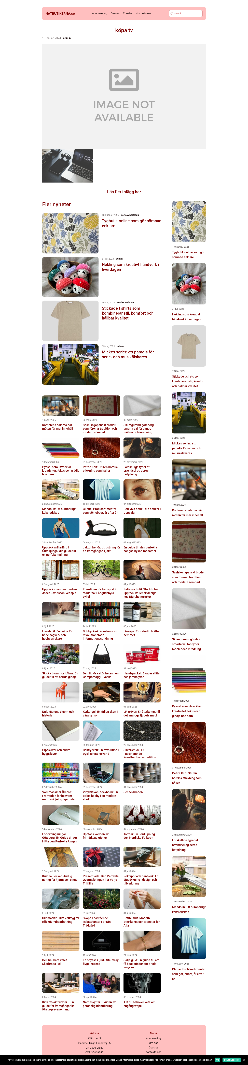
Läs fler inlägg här (124, 191)
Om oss (115, 13)
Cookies (127, 13)
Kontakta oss (143, 13)
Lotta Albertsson (130, 215)
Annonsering (99, 13)
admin (67, 38)
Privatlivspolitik (231, 1060)
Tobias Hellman (125, 302)
